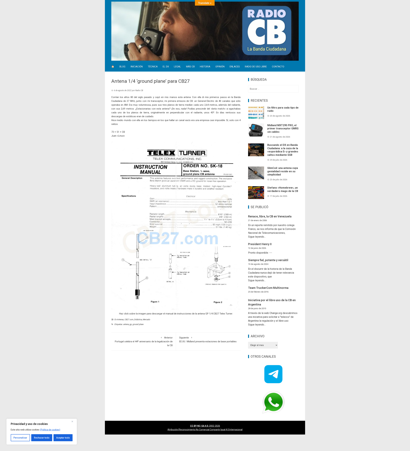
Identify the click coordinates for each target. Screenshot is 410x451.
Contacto (278, 67)
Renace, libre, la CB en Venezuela (269, 216)
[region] (41, 432)
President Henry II (260, 244)
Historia (205, 67)
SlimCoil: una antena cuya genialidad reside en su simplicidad (282, 171)
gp (131, 324)
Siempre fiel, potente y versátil (268, 260)
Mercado (146, 319)
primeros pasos (218, 97)
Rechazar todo (41, 437)
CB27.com (129, 319)
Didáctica (138, 319)
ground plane (138, 324)
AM (126, 104)
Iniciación (137, 67)
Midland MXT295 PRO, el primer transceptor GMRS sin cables (283, 129)
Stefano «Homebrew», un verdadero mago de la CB (282, 189)
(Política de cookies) (50, 429)
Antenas (120, 319)
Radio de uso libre (256, 67)
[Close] (73, 421)
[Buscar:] (273, 88)
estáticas (131, 116)
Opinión (220, 67)
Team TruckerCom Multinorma (268, 287)
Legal (177, 67)
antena (126, 324)
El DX (166, 67)
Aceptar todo (63, 437)
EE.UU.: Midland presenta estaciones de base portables (208, 339)
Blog (122, 67)
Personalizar (20, 437)
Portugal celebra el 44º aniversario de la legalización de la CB (144, 341)
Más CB (190, 67)
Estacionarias (143, 108)
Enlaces (235, 67)
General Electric (206, 101)
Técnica (153, 67)
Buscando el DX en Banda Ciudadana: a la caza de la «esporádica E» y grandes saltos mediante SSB (282, 149)
